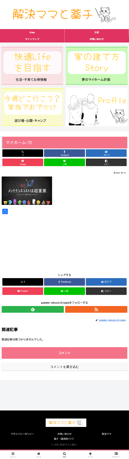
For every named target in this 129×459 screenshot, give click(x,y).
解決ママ (106, 434)
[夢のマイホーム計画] (97, 65)
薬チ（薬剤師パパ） (64, 439)
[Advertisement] (64, 241)
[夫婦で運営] (97, 107)
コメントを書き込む (64, 366)
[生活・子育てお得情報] (32, 65)
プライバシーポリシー (22, 434)
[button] (106, 162)
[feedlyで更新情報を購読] (33, 309)
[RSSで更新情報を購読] (96, 309)
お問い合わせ (64, 434)
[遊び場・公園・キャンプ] (32, 107)
